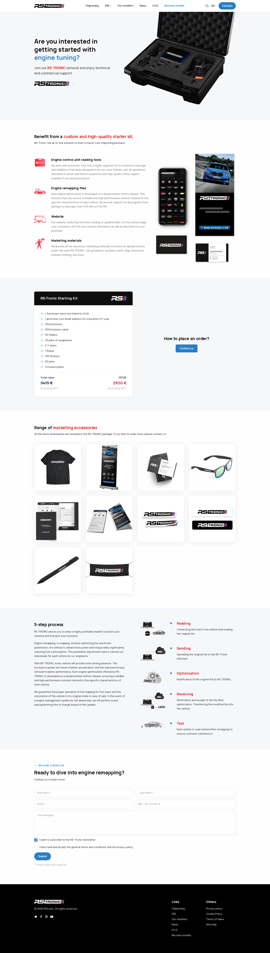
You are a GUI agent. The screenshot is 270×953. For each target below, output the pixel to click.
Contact (227, 5)
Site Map (211, 924)
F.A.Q (174, 930)
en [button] (212, 5)
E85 (174, 914)
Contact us (186, 348)
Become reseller (181, 935)
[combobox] (140, 804)
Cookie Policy (214, 914)
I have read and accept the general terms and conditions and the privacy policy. (86, 847)
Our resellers (179, 919)
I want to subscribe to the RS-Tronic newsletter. (67, 839)
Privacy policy (214, 908)
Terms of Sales (215, 919)
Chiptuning (178, 908)
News (175, 924)
